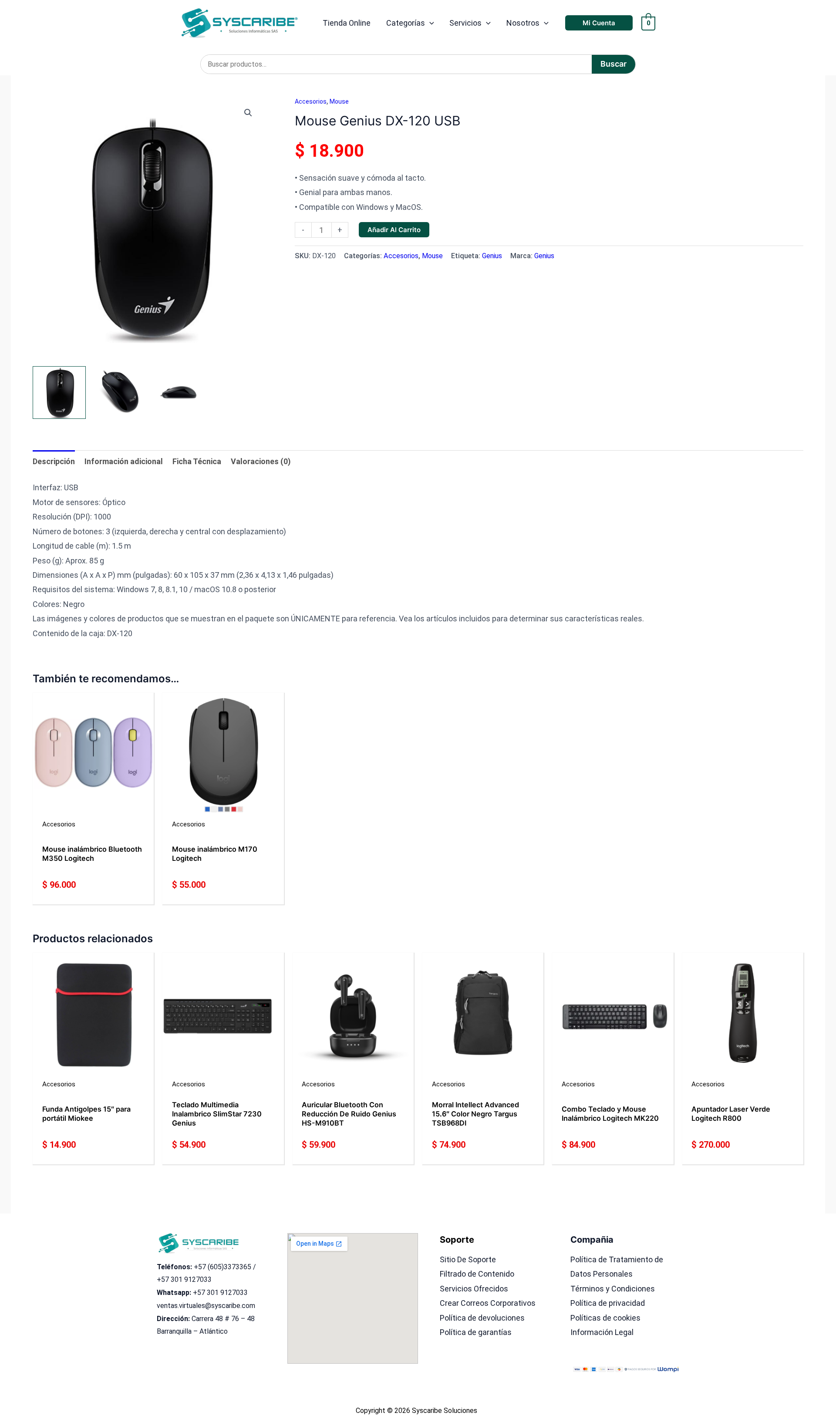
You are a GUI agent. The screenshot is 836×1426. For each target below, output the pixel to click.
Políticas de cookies (605, 1317)
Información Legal (602, 1332)
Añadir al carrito (394, 230)
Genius (492, 256)
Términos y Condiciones (612, 1288)
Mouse (339, 101)
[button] (429, 23)
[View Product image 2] (118, 392)
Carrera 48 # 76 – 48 (223, 1319)
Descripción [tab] (54, 461)
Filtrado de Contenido (477, 1273)
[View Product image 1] (59, 392)
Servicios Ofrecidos (474, 1288)
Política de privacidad (607, 1303)
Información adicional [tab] (123, 461)
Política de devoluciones (482, 1317)
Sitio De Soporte (468, 1259)
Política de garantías (476, 1332)
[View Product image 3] (178, 392)
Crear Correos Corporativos (488, 1303)
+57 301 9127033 (184, 1279)
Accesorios (311, 101)
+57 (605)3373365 (222, 1267)
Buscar (613, 63)
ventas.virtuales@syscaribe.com (206, 1305)
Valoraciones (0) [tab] (261, 461)
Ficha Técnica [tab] (196, 461)
